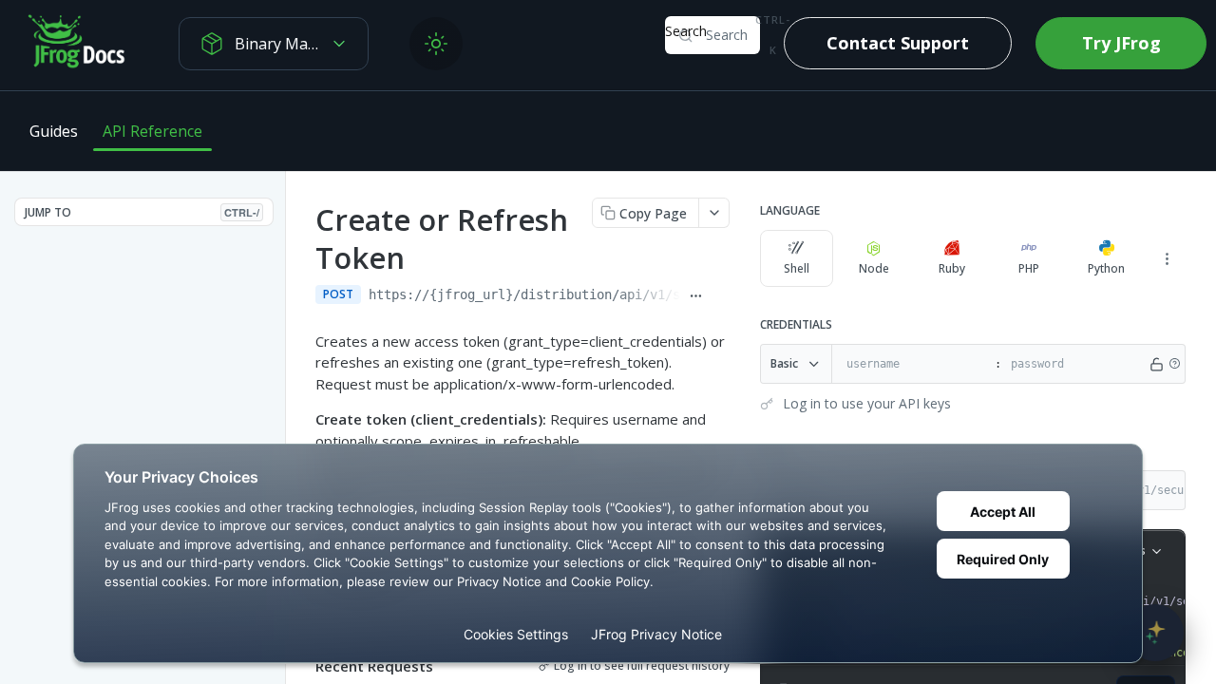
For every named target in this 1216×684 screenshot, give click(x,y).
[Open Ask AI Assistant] (1155, 632)
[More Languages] (1167, 258)
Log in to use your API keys (867, 403)
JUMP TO (142, 212)
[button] (1174, 364)
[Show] (1157, 363)
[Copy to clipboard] (721, 296)
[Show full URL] (696, 296)
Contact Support (897, 42)
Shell (796, 268)
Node (874, 268)
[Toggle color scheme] (436, 43)
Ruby (952, 268)
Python (1106, 268)
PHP (1028, 268)
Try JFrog (1121, 42)
